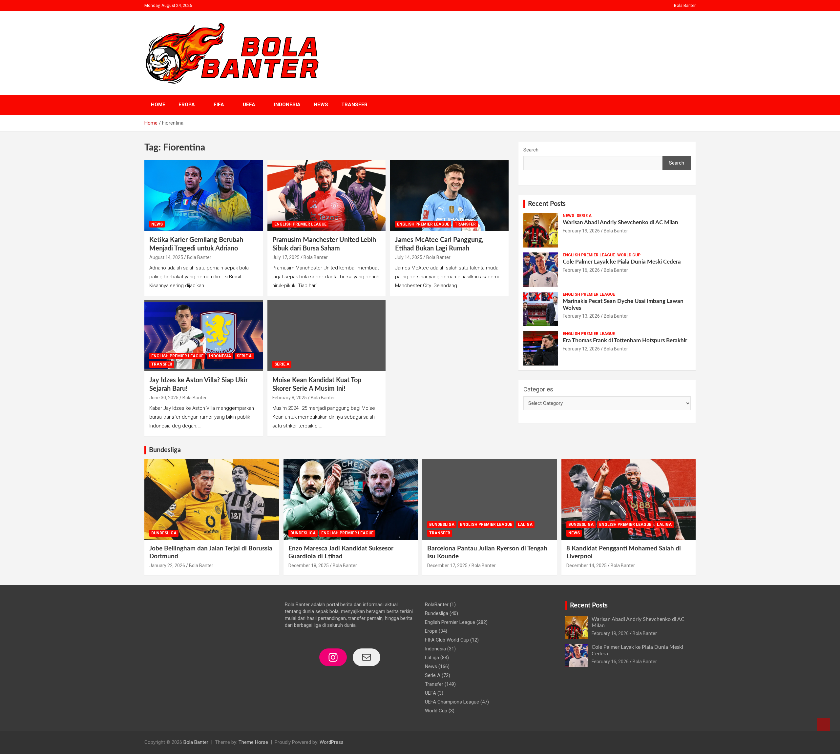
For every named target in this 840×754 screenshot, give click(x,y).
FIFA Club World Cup (447, 640)
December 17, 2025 (447, 565)
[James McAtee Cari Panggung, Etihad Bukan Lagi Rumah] (449, 195)
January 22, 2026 (167, 565)
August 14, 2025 (166, 257)
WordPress (332, 742)
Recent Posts (547, 204)
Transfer (354, 105)
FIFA (219, 105)
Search (530, 150)
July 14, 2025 (408, 257)
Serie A (244, 356)
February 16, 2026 (581, 270)
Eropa (186, 105)
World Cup (628, 255)
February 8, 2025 (289, 397)
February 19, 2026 (581, 230)
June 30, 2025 (163, 397)
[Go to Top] (823, 724)
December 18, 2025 (308, 565)
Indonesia (287, 105)
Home (158, 105)
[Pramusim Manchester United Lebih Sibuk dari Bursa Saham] (326, 195)
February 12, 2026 (581, 348)
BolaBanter (437, 604)
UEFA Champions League (452, 702)
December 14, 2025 (586, 565)
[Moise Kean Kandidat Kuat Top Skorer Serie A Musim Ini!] (326, 335)
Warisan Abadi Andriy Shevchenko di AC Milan (620, 222)
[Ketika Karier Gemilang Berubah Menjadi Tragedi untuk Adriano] (203, 195)
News (321, 105)
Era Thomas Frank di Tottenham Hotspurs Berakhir (625, 340)
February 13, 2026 (581, 316)
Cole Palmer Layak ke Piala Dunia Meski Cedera (622, 262)
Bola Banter (685, 5)
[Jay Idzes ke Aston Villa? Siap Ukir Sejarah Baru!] (203, 335)
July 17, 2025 (286, 257)
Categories (538, 389)
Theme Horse (253, 742)
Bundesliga (165, 450)
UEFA (249, 105)
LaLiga (525, 524)
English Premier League (300, 224)
